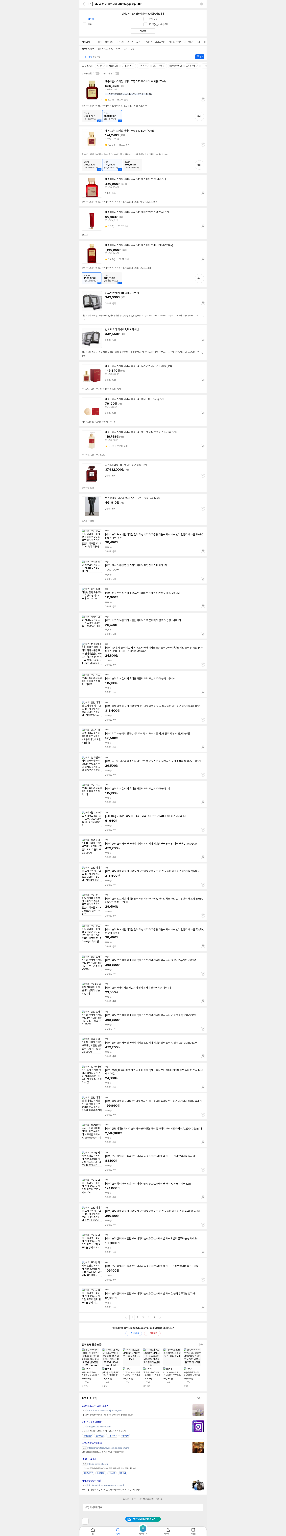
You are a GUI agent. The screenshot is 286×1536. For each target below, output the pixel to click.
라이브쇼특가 (112, 1436)
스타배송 (112, 1473)
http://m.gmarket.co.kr (97, 1464)
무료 (90, 24)
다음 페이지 (160, 1317)
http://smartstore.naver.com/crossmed (105, 1485)
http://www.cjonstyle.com (99, 1426)
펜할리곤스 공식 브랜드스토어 (95, 1405)
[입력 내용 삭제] (201, 3)
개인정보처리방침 (146, 1499)
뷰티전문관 (87, 1436)
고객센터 (159, 1499)
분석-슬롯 (153, 19)
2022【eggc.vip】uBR (158, 24)
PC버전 (126, 1499)
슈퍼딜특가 (101, 1473)
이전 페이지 (125, 1317)
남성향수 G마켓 (89, 1459)
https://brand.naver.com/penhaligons (104, 1410)
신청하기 (199, 1398)
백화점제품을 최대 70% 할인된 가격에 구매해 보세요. (103, 1452)
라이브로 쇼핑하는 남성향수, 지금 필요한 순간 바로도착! (104, 1431)
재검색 (143, 31)
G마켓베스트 (88, 1473)
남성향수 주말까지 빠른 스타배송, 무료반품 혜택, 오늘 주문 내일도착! (109, 1468)
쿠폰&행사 (125, 1436)
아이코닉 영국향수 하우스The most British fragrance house (108, 1414)
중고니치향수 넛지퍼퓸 (92, 1443)
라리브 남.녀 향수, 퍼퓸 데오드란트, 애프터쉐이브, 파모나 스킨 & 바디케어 (111, 1489)
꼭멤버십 (122, 1473)
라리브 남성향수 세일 (91, 1480)
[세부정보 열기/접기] (199, 1507)
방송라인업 (99, 1436)
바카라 (91, 19)
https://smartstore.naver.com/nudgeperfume (108, 1448)
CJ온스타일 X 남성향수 (92, 1422)
